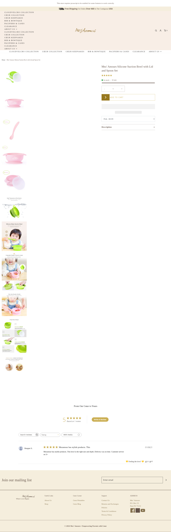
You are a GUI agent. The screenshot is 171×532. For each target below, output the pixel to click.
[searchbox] (27, 434)
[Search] (156, 31)
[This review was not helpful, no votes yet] (150, 461)
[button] (14, 77)
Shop (46, 504)
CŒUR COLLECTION (14, 15)
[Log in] (160, 31)
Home (3, 60)
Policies (104, 508)
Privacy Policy (107, 515)
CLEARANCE (10, 26)
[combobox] (50, 435)
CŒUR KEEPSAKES (13, 18)
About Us (48, 500)
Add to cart (116, 97)
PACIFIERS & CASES (14, 23)
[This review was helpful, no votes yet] (146, 462)
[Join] (166, 480)
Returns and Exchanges (110, 504)
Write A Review (100, 419)
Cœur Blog (77, 504)
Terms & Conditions (109, 511)
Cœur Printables (79, 500)
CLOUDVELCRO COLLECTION (19, 12)
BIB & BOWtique (13, 21)
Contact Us (106, 500)
